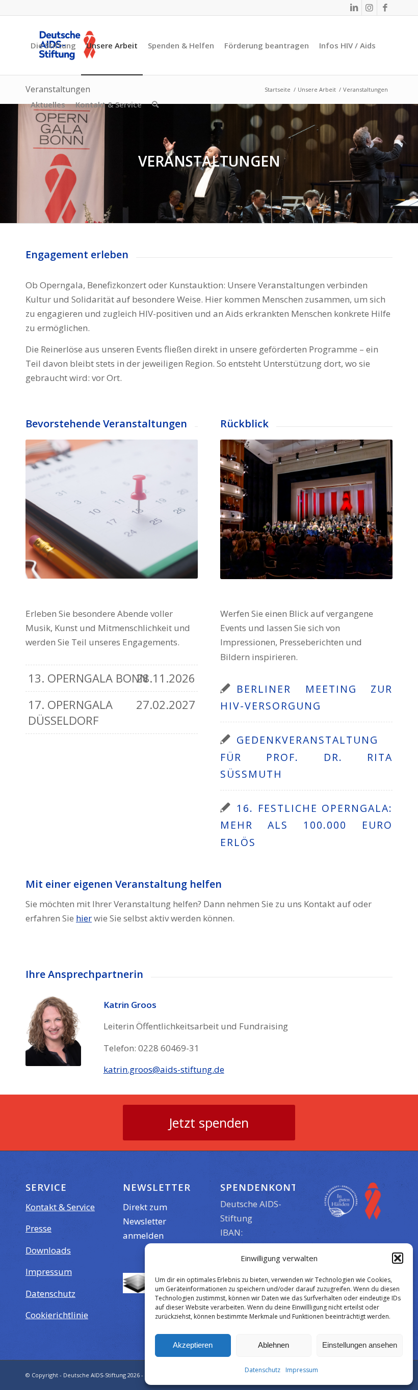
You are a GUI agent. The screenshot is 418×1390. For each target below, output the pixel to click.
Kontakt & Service (60, 1207)
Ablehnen (273, 1345)
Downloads (48, 1250)
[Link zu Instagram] (369, 7)
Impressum (301, 1370)
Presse (38, 1228)
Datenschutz (262, 1370)
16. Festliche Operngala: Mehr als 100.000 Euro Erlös (306, 825)
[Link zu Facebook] (385, 7)
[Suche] (155, 104)
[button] (398, 1258)
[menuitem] (53, 45)
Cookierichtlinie (56, 1315)
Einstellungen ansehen (359, 1345)
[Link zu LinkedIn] (354, 7)
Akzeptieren (193, 1345)
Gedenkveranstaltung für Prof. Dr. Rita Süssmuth (306, 756)
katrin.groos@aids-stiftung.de (163, 1069)
